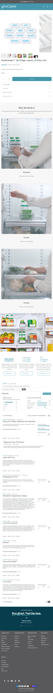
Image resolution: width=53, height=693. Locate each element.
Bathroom (17, 636)
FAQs (2, 640)
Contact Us (3, 636)
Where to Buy (4, 670)
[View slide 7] (30, 626)
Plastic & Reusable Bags (32, 637)
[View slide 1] (21, 626)
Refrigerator (17, 642)
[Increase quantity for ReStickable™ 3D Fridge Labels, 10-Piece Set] (9, 79)
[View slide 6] (29, 626)
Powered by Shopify (30, 688)
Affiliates (43, 636)
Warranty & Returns (5, 646)
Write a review (16, 64)
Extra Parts (3, 638)
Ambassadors (44, 638)
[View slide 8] (32, 626)
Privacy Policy (4, 650)
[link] (5, 383)
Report (18, 438)
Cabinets (16, 638)
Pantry (16, 644)
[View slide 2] (22, 626)
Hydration (30, 641)
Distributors (43, 640)
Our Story (3, 660)
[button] (49, 602)
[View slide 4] (25, 626)
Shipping (3, 642)
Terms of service (31, 690)
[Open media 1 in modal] (36, 17)
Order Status (4, 644)
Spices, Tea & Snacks (32, 647)
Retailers (43, 642)
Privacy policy (26, 690)
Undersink (17, 646)
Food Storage (31, 645)
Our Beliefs (3, 662)
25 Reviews (14, 383)
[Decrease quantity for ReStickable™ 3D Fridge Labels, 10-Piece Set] (3, 79)
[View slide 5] (27, 626)
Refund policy (21, 690)
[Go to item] (3, 56)
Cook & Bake (30, 639)
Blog (2, 668)
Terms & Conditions (5, 648)
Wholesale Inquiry (45, 644)
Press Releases (4, 666)
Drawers (16, 640)
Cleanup (29, 643)
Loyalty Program (5, 664)
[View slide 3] (24, 626)
